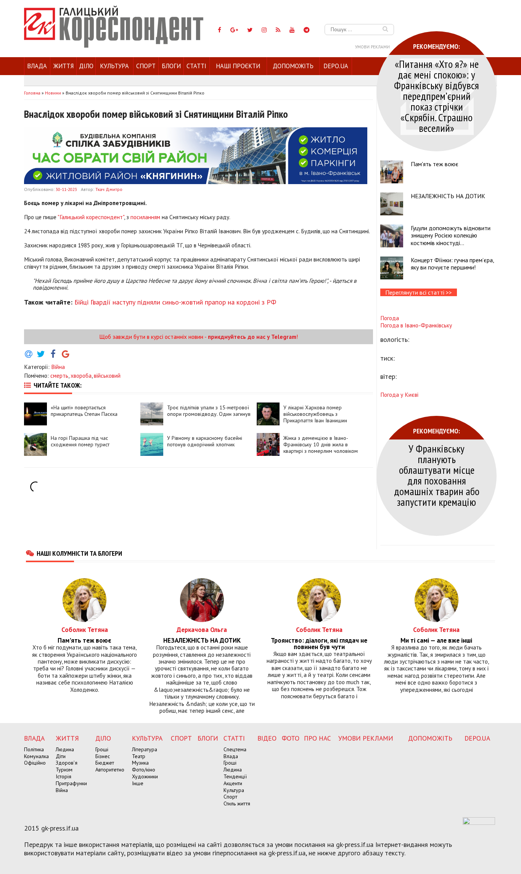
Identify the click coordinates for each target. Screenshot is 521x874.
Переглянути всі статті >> (418, 292)
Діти (61, 756)
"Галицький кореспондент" (91, 217)
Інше (137, 783)
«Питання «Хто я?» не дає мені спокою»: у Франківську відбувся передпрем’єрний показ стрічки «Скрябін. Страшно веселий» (436, 96)
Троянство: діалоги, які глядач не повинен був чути (319, 643)
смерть (59, 375)
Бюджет (104, 762)
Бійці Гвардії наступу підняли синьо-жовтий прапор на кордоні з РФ (175, 302)
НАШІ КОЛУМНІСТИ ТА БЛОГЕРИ (79, 553)
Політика (34, 749)
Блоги (171, 66)
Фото (290, 738)
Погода (389, 318)
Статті (196, 66)
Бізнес (102, 756)
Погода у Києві (399, 394)
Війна (58, 366)
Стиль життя (237, 803)
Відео (267, 738)
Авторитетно (109, 769)
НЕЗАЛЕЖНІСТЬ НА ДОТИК (448, 196)
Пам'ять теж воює (434, 164)
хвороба (81, 375)
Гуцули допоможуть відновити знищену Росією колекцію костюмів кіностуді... (450, 235)
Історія (63, 776)
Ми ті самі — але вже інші (436, 640)
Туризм (64, 769)
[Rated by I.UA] (479, 822)
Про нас (317, 738)
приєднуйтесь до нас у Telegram (252, 336)
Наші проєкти (238, 66)
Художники (145, 776)
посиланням (145, 217)
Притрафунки (71, 783)
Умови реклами (372, 47)
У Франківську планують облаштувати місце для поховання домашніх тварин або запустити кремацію (436, 475)
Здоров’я (66, 762)
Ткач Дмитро (108, 189)
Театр (138, 756)
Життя (63, 66)
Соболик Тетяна (84, 629)
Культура (114, 66)
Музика (140, 762)
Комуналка (36, 756)
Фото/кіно (143, 769)
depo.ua (335, 66)
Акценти (233, 783)
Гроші (101, 749)
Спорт (146, 66)
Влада (37, 66)
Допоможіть (293, 66)
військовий (107, 375)
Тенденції (235, 776)
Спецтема (235, 749)
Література (144, 749)
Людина (65, 749)
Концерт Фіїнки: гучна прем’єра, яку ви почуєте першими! (452, 263)
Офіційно (35, 762)
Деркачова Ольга (202, 629)
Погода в (416, 325)
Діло (86, 66)
